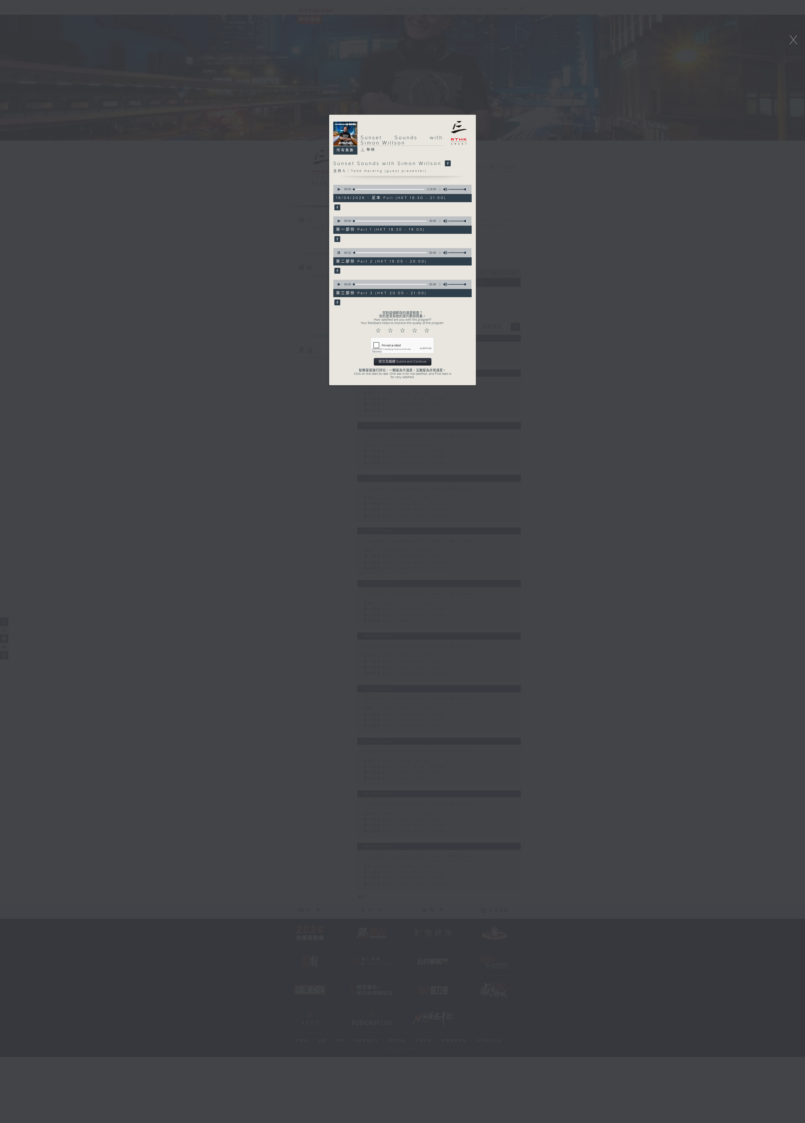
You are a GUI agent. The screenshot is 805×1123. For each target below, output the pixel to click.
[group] (444, 189)
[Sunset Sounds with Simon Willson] (447, 164)
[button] (339, 189)
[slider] (457, 189)
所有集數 (345, 150)
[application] (401, 189)
